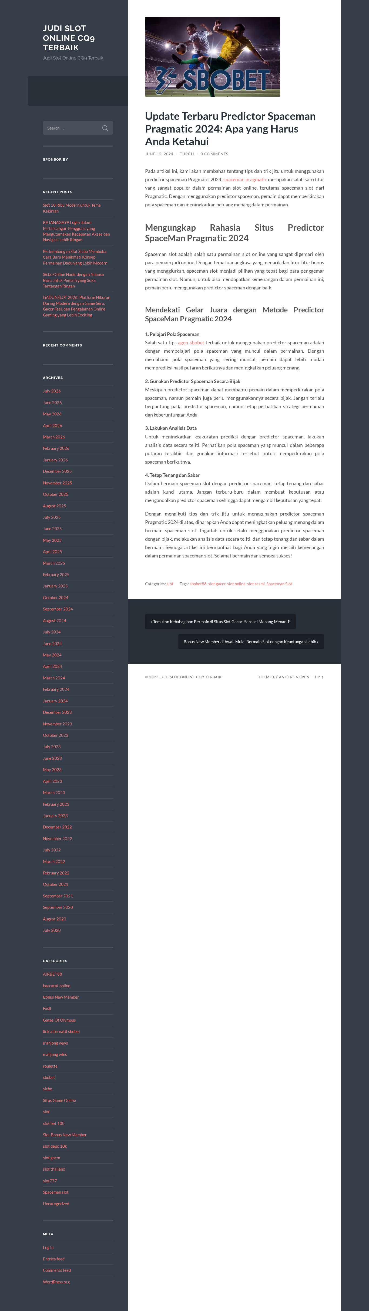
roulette (50, 1066)
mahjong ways (55, 1043)
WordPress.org (56, 1281)
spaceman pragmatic (245, 179)
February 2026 (56, 448)
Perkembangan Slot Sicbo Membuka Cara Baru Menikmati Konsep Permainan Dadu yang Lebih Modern (75, 257)
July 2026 (52, 390)
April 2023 (52, 781)
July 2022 (52, 849)
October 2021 (55, 884)
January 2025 (55, 585)
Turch (187, 154)
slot (46, 1111)
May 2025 (52, 540)
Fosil (47, 1008)
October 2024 (55, 597)
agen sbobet (191, 342)
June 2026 (52, 402)
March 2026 (54, 436)
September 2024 (58, 608)
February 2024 (56, 689)
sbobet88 (198, 583)
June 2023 (52, 758)
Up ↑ (319, 677)
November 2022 (57, 838)
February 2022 (56, 872)
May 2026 (52, 413)
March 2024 (54, 677)
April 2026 (52, 425)
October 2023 (55, 735)
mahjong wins (55, 1054)
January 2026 (55, 459)
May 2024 (52, 654)
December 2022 (57, 826)
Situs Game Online (59, 1100)
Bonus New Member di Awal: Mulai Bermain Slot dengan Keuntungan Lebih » (251, 641)
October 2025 (55, 494)
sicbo (47, 1088)
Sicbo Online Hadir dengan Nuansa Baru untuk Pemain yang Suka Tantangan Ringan (73, 280)
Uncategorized (56, 1203)
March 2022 (54, 861)
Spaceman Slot (279, 583)
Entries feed (54, 1258)
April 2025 (52, 551)
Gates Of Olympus (59, 1020)
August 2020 (54, 918)
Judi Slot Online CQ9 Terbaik (69, 38)
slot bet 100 (54, 1123)
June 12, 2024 (159, 154)
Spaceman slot (56, 1192)
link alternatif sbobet (61, 1031)
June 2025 (52, 528)
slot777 (50, 1180)
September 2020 (58, 907)
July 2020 (52, 930)
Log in (48, 1247)
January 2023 (55, 815)
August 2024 (54, 620)
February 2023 (56, 804)
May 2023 (52, 769)
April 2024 (52, 666)
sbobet (49, 1077)
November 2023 (57, 723)
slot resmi (256, 583)
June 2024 (52, 643)
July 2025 (52, 517)
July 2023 (52, 746)
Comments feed (57, 1270)
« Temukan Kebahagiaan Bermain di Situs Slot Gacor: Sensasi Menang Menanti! (220, 621)
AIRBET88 (52, 974)
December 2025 (57, 471)
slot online (236, 583)
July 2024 (52, 631)
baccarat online (56, 985)
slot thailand (54, 1169)
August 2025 (54, 505)
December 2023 (57, 712)
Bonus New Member (61, 997)
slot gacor (52, 1157)
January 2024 (55, 700)
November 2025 (57, 482)
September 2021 (58, 895)
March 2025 (54, 563)
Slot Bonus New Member (65, 1134)
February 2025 (56, 574)
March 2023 (54, 792)
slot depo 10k (55, 1146)
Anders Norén (294, 677)
